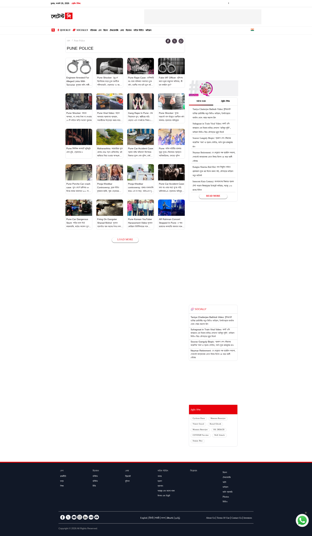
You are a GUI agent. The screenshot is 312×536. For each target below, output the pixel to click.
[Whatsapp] (181, 41)
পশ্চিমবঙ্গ (93, 30)
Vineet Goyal (198, 424)
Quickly (65, 30)
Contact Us (237, 518)
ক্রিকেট (128, 476)
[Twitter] (174, 41)
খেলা (122, 30)
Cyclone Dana (199, 418)
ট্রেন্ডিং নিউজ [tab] (225, 101)
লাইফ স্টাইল (139, 30)
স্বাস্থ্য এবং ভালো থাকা (166, 491)
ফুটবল (127, 481)
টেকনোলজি (114, 30)
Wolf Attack (219, 435)
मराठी (157, 518)
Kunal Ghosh (215, 424)
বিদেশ (105, 30)
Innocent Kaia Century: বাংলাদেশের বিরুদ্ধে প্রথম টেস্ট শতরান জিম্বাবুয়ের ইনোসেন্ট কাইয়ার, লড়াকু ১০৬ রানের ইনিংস (213, 186)
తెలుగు (170, 518)
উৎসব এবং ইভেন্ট (164, 496)
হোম (68, 41)
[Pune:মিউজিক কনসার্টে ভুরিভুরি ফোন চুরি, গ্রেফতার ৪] (78, 137)
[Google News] (91, 517)
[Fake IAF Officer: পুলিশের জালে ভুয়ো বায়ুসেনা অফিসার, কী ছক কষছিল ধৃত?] (171, 66)
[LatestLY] (61, 17)
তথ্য (62, 481)
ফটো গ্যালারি (227, 492)
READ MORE (213, 196)
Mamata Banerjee (218, 418)
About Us (210, 518)
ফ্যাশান (160, 486)
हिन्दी (151, 518)
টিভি (94, 486)
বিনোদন (129, 30)
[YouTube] (74, 517)
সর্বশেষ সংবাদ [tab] (201, 101)
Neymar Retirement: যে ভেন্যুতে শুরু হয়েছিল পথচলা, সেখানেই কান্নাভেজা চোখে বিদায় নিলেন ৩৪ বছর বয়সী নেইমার (214, 157)
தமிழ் (177, 518)
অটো (224, 482)
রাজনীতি (63, 476)
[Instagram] (79, 517)
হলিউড (95, 481)
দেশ (99, 30)
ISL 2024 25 (218, 430)
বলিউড (95, 476)
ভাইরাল (148, 30)
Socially (82, 30)
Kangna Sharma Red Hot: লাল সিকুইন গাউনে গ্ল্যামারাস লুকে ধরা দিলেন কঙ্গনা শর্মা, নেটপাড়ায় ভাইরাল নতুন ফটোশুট (213, 172)
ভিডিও (225, 502)
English (143, 518)
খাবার (160, 476)
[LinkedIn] (85, 517)
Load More (125, 240)
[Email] (96, 517)
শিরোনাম (193, 471)
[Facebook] (168, 41)
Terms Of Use (223, 518)
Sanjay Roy (198, 441)
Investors (248, 518)
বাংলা (163, 518)
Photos (226, 497)
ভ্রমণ (160, 481)
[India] (252, 30)
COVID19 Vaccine (201, 435)
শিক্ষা (62, 486)
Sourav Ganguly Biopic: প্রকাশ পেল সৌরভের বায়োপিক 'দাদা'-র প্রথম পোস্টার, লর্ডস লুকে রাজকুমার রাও (213, 143)
